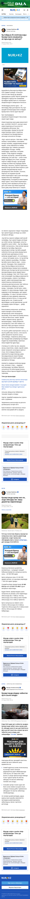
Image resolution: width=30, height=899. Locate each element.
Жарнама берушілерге (15, 887)
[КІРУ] (27, 10)
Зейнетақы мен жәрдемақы (14, 684)
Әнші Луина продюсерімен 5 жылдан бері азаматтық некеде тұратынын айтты (14, 387)
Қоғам (3, 488)
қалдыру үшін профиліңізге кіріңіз (13, 454)
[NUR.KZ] (15, 10)
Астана (13, 734)
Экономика (10, 25)
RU (24, 10)
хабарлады (23, 540)
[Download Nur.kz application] (15, 4)
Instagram (16, 479)
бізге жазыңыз (20, 415)
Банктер (11, 14)
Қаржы (4, 14)
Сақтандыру (18, 14)
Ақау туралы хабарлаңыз (15, 883)
